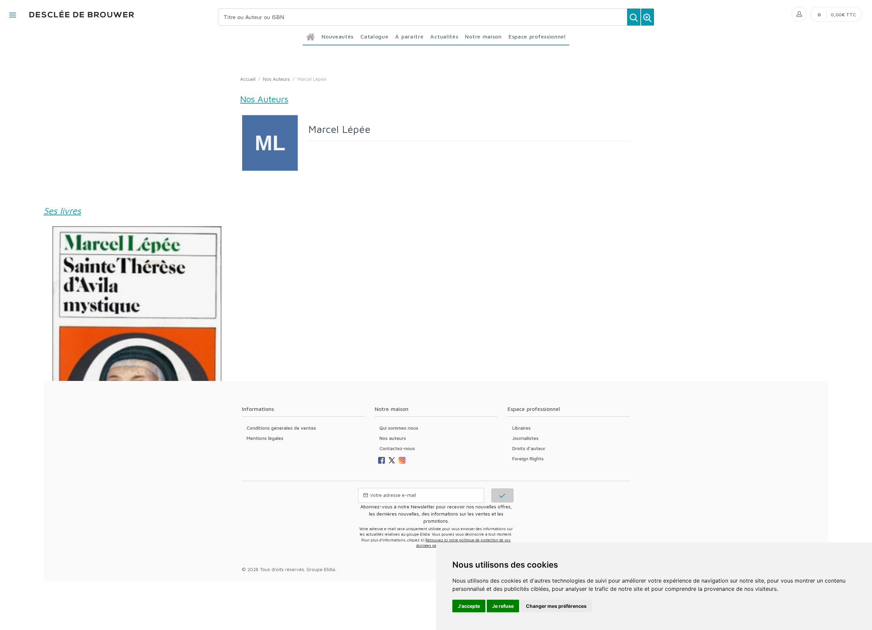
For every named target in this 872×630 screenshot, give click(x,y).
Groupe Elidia (321, 569)
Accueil (247, 79)
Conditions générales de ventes (281, 428)
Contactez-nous (397, 448)
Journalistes (525, 438)
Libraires (521, 428)
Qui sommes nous (398, 428)
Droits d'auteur (528, 448)
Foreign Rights (528, 458)
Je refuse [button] (503, 606)
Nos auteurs (392, 438)
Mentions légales (265, 438)
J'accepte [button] (469, 606)
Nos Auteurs (276, 79)
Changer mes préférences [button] (556, 606)
